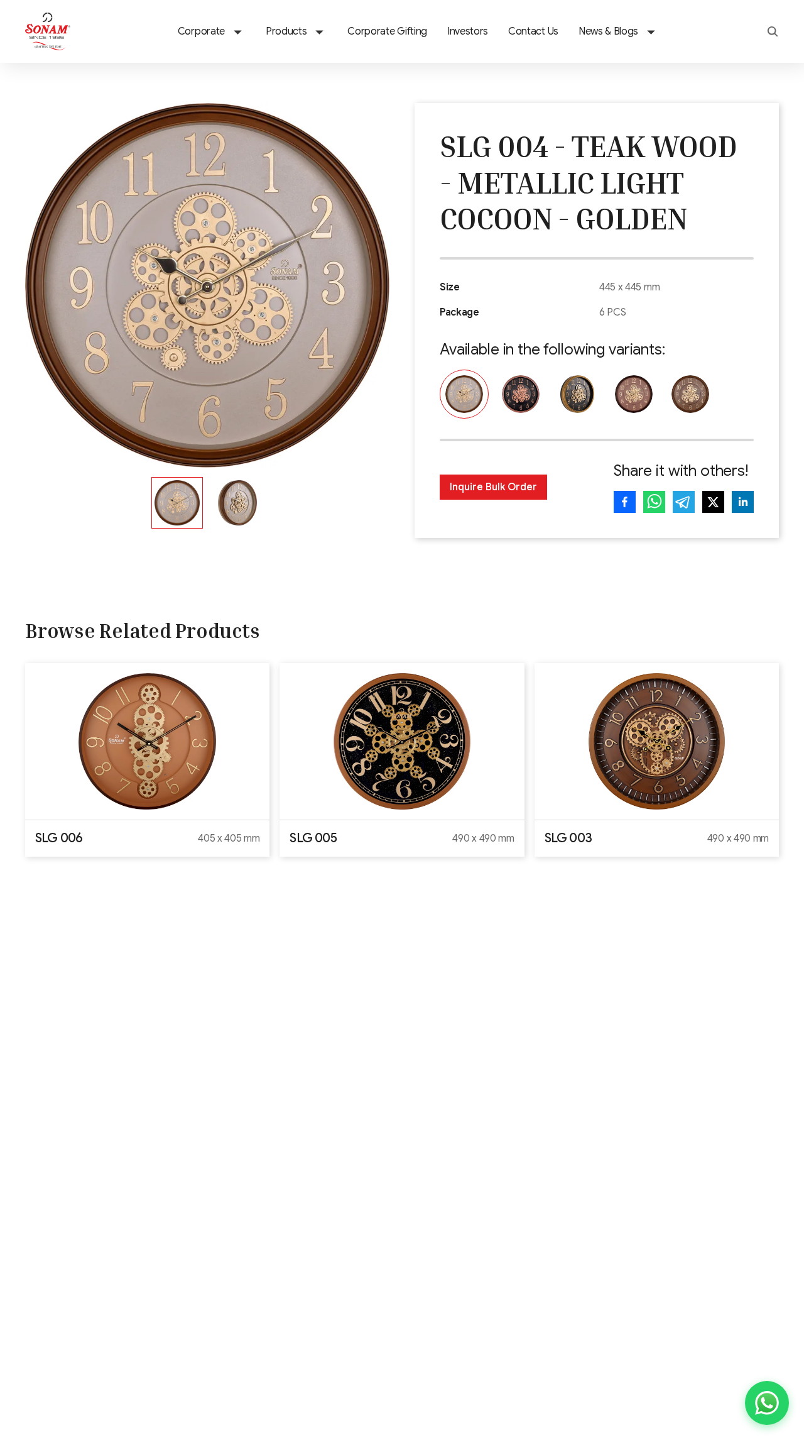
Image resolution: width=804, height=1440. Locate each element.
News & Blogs (608, 31)
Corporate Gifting (387, 31)
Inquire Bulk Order (493, 487)
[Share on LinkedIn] (743, 502)
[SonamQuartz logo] (47, 31)
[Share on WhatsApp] (654, 502)
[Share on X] (713, 502)
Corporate (201, 31)
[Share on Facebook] (625, 502)
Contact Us (533, 31)
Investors (467, 31)
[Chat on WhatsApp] (767, 1403)
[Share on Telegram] (684, 502)
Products (286, 31)
